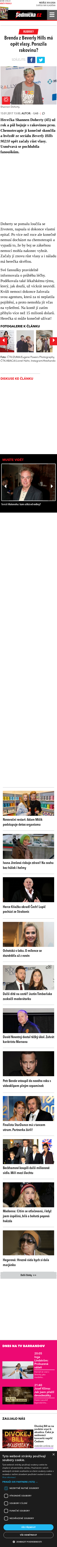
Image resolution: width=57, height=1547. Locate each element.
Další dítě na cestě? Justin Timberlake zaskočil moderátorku (27, 996)
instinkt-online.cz (43, 1446)
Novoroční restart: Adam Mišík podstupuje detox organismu (22, 822)
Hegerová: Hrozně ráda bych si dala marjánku (26, 1262)
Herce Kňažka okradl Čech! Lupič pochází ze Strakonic (24, 909)
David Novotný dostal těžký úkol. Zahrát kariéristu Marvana (28, 1039)
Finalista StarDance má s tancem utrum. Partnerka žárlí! (24, 1127)
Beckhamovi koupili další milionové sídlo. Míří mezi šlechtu (26, 1170)
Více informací (9, 1477)
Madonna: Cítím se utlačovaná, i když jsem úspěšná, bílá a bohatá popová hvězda (27, 1216)
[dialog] (28, 1499)
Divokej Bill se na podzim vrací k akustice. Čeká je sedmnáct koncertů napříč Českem (44, 1434)
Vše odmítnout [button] (28, 1535)
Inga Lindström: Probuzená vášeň (41, 1360)
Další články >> (28, 1275)
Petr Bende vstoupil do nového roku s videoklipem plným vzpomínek (27, 1083)
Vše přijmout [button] (28, 1527)
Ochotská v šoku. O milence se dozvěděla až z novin (22, 953)
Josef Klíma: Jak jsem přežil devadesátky (44, 1390)
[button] (28, 1481)
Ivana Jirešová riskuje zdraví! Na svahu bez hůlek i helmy (28, 865)
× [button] (53, 1454)
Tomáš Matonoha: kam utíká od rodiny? (21, 504)
